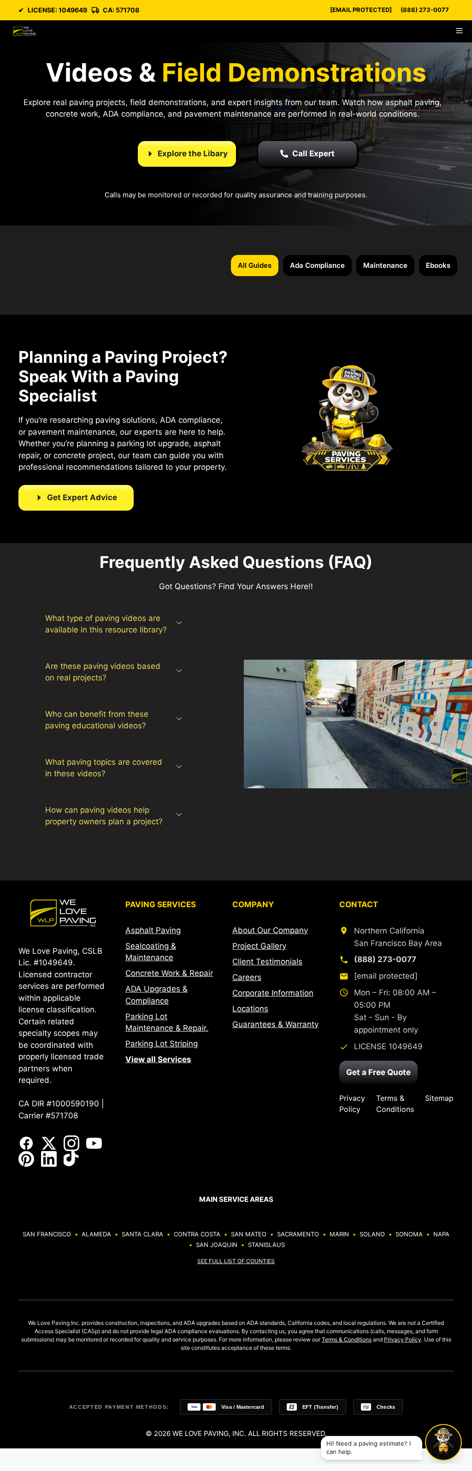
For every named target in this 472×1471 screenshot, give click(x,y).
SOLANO (372, 1234)
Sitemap (439, 1098)
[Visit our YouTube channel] (94, 1143)
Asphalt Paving (153, 930)
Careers (246, 977)
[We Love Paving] (25, 31)
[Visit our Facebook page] (26, 1143)
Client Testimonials (267, 961)
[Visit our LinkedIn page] (49, 1159)
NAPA (441, 1234)
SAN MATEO (248, 1234)
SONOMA (409, 1234)
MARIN (339, 1234)
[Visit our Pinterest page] (26, 1159)
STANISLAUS (266, 1244)
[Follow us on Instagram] (71, 1143)
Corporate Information (272, 993)
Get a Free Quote (378, 1072)
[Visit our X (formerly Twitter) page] (49, 1143)
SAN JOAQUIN (216, 1244)
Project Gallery (259, 946)
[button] (114, 624)
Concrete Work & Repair (169, 973)
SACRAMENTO (298, 1234)
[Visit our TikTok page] (71, 1159)
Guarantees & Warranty (275, 1024)
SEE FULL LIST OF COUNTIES (236, 1261)
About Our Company (270, 930)
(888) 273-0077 (425, 9)
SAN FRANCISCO (47, 1234)
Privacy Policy (352, 1103)
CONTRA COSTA (197, 1234)
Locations (250, 1008)
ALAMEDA (96, 1234)
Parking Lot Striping (161, 1043)
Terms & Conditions (395, 1103)
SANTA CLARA (142, 1234)
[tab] (254, 266)
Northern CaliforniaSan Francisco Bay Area (398, 937)
